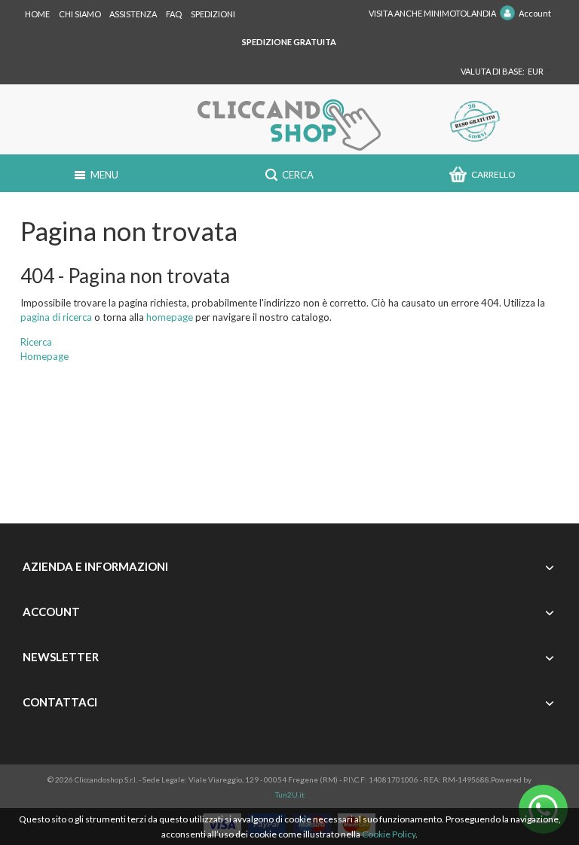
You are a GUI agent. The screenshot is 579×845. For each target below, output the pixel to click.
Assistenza (133, 14)
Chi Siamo (80, 14)
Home (37, 14)
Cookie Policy (388, 834)
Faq (174, 14)
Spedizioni (213, 14)
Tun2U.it (290, 794)
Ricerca (36, 342)
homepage (169, 317)
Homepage (44, 356)
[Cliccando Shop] (290, 125)
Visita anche (432, 13)
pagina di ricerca (56, 317)
